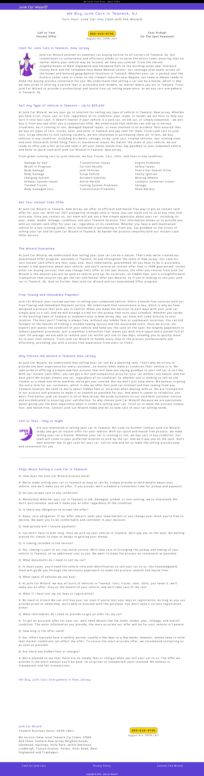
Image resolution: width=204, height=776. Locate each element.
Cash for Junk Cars (34, 765)
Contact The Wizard (170, 765)
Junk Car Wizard (30, 726)
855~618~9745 (102, 33)
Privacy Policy (102, 765)
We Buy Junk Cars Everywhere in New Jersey (55, 679)
